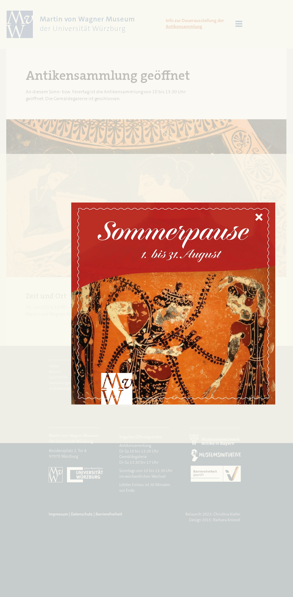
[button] (259, 217)
